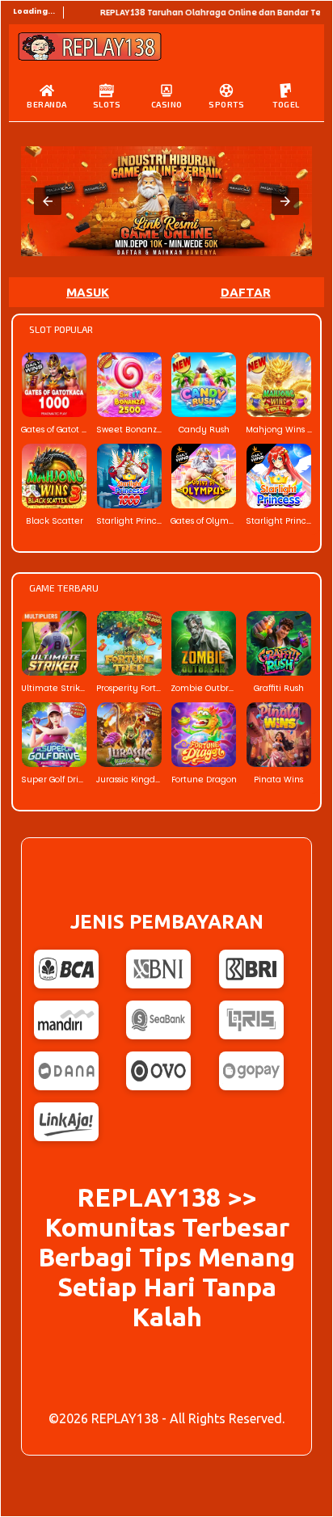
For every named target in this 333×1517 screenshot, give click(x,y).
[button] (47, 201)
